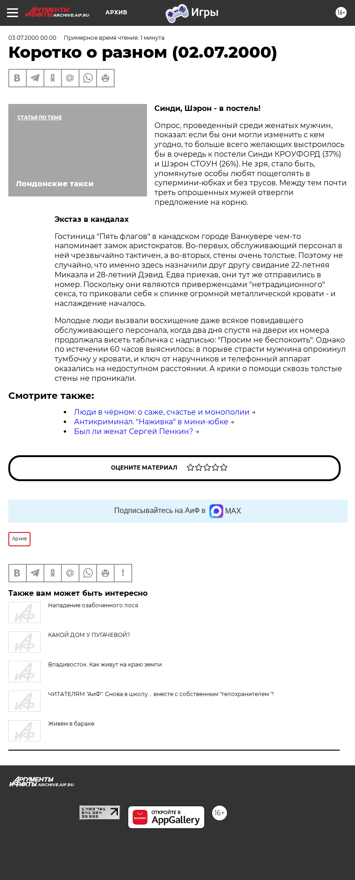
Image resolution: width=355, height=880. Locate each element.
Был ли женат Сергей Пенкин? (133, 431)
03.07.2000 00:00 (32, 37)
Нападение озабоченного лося (93, 605)
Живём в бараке (71, 723)
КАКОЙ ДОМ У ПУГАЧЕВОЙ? (89, 634)
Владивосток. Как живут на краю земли (105, 664)
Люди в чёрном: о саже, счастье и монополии (162, 412)
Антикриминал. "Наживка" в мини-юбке (151, 421)
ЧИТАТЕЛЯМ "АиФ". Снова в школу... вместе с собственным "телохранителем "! (161, 694)
